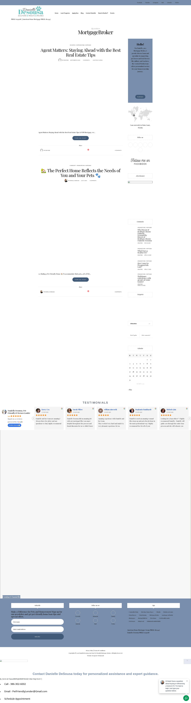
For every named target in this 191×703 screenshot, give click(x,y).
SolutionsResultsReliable (154, 621)
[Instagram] (140, 145)
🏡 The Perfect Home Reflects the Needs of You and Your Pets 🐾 (80, 172)
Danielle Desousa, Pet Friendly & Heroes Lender (19, 411)
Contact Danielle (91, 13)
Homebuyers (132, 615)
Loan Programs (65, 13)
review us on (13, 425)
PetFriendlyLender (164, 618)
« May (130, 390)
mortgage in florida (167, 615)
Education (73, 45)
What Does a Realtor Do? (143, 252)
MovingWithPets (142, 618)
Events (112, 13)
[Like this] (87, 150)
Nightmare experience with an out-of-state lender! (144, 279)
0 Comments (86, 60)
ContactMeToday (133, 612)
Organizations (80, 165)
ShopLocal (141, 621)
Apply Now (75, 13)
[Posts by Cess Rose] (60, 60)
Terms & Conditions (99, 650)
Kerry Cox (46, 409)
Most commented (146, 335)
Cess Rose (66, 60)
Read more (140, 97)
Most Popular (133, 335)
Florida (100, 60)
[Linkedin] (135, 145)
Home (56, 13)
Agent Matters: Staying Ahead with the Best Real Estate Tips (81, 52)
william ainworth (110, 409)
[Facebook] (74, 150)
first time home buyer (147, 612)
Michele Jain (171, 409)
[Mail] (150, 145)
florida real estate (168, 612)
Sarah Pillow (78, 409)
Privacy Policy (89, 650)
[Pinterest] (79, 150)
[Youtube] (145, 145)
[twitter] (2, 287)
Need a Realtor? (103, 13)
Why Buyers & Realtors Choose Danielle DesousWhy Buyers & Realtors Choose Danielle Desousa (145, 235)
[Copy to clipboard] (84, 150)
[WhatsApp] (81, 150)
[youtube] (2, 296)
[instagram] (2, 291)
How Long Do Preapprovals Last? (143, 265)
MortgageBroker (154, 615)
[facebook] (2, 283)
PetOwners (132, 621)
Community (73, 165)
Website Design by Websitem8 (95, 655)
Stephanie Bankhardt (143, 409)
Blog (82, 13)
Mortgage (88, 45)
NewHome (153, 618)
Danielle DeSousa (74, 180)
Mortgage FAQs (80, 45)
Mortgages (132, 618)
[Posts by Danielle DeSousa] (66, 180)
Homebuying (143, 615)
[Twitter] (76, 150)
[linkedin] (2, 300)
